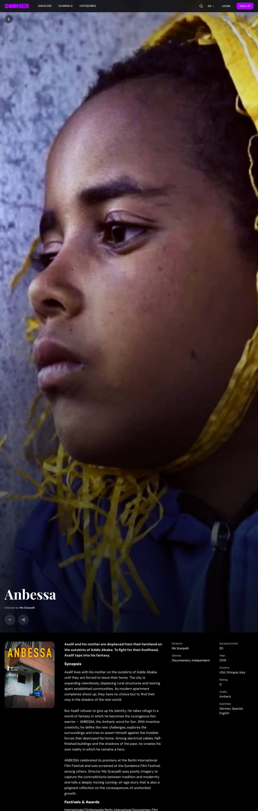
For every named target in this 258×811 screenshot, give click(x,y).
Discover (45, 6)
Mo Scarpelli (27, 607)
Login (226, 6)
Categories (88, 6)
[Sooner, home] (17, 6)
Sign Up (244, 6)
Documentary (181, 660)
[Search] (201, 6)
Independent (201, 660)
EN (209, 6)
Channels (65, 6)
